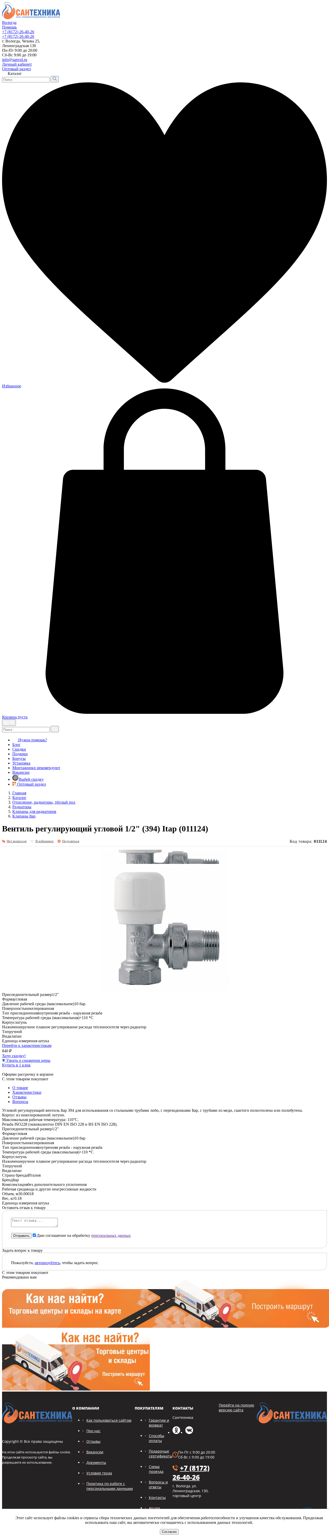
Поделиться (70, 841)
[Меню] (9, 722)
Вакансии (21, 772)
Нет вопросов (16, 841)
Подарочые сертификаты (160, 1453)
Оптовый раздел (16, 69)
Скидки (19, 749)
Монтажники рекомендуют (36, 768)
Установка (21, 763)
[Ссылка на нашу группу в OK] (176, 1432)
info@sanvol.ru (14, 59)
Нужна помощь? (32, 740)
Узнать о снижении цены (27, 1060)
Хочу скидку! (14, 1056)
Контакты (157, 1497)
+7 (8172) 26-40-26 (18, 32)
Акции (154, 1508)
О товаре (20, 1088)
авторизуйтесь (47, 1263)
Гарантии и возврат (159, 1423)
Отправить (21, 1236)
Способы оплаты (156, 1438)
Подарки (20, 754)
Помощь (9, 27)
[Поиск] (55, 79)
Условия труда (99, 1473)
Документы (96, 1462)
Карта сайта (313, 62)
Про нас (93, 1430)
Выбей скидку (31, 779)
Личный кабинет (17, 64)
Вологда (9, 22)
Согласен (169, 1532)
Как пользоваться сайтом (108, 1420)
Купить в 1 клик (16, 1065)
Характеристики (26, 1092)
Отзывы (19, 1097)
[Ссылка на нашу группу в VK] (189, 1432)
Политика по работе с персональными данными (109, 1486)
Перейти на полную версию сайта (236, 1407)
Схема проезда (156, 1469)
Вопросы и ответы (158, 1484)
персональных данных (111, 1235)
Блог (16, 744)
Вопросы (20, 1101)
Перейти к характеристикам (26, 1045)
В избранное (44, 841)
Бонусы (19, 758)
